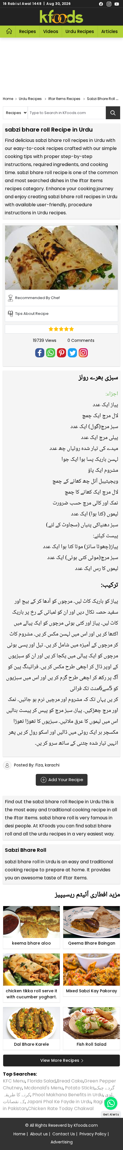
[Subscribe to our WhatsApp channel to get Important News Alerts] (110, 1103)
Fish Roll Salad (91, 1044)
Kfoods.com (86, 1125)
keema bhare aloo (31, 943)
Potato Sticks (80, 1087)
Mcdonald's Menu (43, 1087)
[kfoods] (61, 16)
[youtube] (117, 3)
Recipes (27, 31)
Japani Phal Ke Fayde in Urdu (59, 1101)
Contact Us (63, 1134)
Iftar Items (25, 817)
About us (39, 1134)
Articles (109, 31)
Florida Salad (41, 1081)
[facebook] (101, 3)
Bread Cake (70, 1081)
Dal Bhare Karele (31, 1044)
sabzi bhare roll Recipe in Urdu (66, 801)
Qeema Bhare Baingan (91, 943)
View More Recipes (59, 1060)
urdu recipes (52, 834)
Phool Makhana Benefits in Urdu (67, 1094)
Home (19, 1134)
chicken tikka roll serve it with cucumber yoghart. (31, 994)
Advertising (62, 1142)
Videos (50, 31)
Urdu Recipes (80, 31)
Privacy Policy (93, 1134)
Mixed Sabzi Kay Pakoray (91, 991)
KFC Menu (14, 1081)
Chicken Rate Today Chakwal (61, 1108)
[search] (113, 112)
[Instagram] (109, 3)
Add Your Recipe (65, 779)
